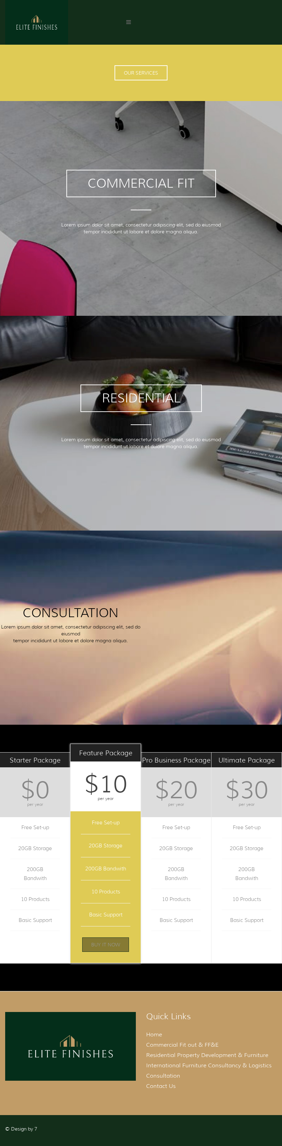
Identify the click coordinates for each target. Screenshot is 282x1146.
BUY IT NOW (35, 947)
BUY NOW (246, 947)
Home (154, 1034)
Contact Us (161, 1086)
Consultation (163, 1075)
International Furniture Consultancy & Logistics (209, 1065)
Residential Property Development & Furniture (207, 1055)
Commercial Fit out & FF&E (182, 1045)
